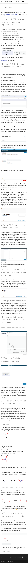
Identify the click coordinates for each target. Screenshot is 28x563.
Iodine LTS (17, 1)
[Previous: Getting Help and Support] (1, 557)
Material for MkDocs (9, 561)
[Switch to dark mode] (23, 1)
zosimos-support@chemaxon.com (11, 14)
